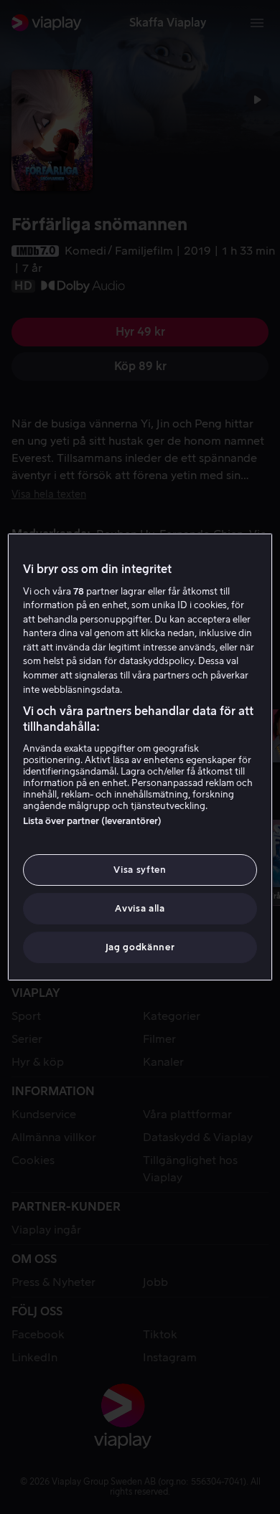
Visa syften (139, 869)
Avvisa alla (139, 908)
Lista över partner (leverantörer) (92, 820)
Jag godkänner (140, 947)
